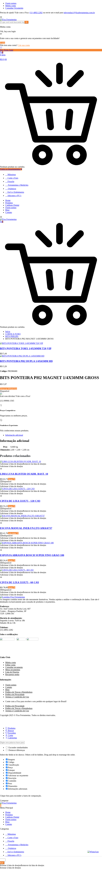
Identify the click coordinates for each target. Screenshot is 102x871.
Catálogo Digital (12, 205)
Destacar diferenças (16, 750)
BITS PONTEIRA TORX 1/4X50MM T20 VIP (25, 348)
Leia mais (12, 533)
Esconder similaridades (18, 747)
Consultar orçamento (14, 667)
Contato (8, 212)
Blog (7, 210)
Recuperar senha (12, 674)
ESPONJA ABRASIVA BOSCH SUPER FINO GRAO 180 (32, 555)
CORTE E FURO (13, 334)
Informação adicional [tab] (14, 435)
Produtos (9, 203)
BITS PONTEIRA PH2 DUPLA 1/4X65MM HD (26, 361)
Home (7, 200)
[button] (23, 464)
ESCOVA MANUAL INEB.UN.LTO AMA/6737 (26, 528)
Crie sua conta (24, 45)
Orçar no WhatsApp (8, 389)
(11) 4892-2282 (35, 12)
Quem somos (10, 3)
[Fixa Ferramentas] (8, 19)
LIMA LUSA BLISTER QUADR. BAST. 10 (24, 473)
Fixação (11, 181)
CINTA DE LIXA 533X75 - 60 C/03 (19, 582)
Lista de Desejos (12, 672)
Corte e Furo (13, 178)
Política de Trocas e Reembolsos (18, 692)
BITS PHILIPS (11, 336)
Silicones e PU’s (14, 195)
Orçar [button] (10, 479)
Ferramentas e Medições (18, 185)
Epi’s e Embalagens (16, 192)
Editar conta (10, 665)
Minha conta (10, 6)
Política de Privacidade (14, 694)
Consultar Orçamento (14, 8)
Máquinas (12, 174)
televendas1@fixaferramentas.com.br (79, 12)
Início (7, 331)
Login (2, 43)
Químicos (12, 189)
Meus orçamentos (12, 670)
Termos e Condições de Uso (17, 697)
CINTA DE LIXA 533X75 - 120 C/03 (20, 501)
